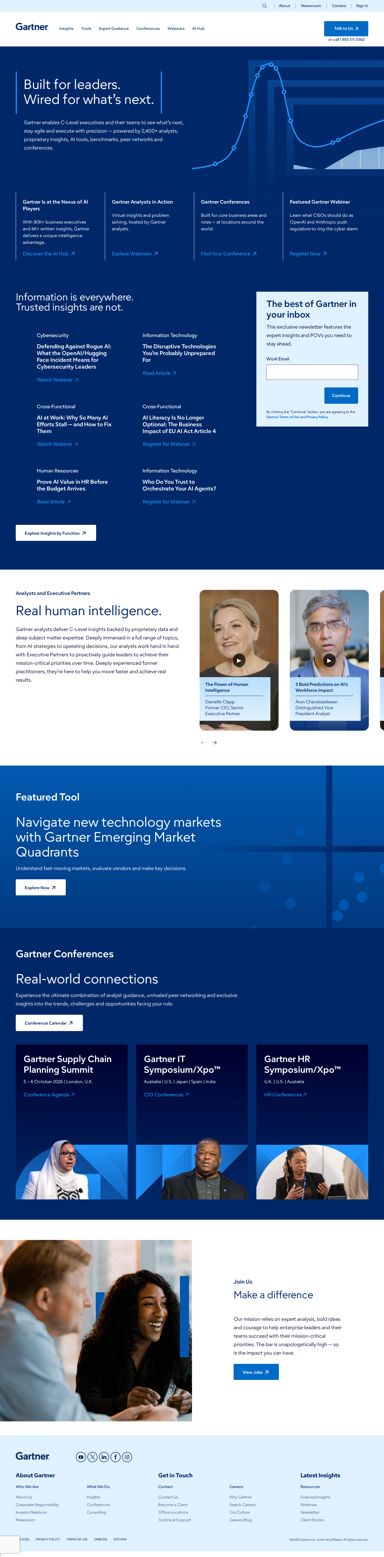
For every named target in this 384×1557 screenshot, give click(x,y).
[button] (360, 6)
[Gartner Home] (32, 26)
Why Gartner (240, 1497)
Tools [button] (86, 28)
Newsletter (310, 1512)
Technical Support (174, 1520)
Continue (341, 395)
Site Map (120, 1539)
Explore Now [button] (37, 887)
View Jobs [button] (253, 1372)
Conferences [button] (148, 28)
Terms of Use (77, 1539)
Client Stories (312, 1520)
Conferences (98, 1504)
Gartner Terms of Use (283, 417)
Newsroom (311, 5)
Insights (93, 1497)
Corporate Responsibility (37, 1504)
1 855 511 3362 (352, 39)
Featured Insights (315, 1497)
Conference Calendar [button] (46, 1023)
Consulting (96, 1512)
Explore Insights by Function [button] (53, 533)
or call (334, 39)
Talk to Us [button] (344, 28)
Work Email (277, 358)
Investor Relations (31, 1512)
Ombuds (100, 1539)
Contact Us (168, 1497)
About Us (24, 1497)
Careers (339, 5)
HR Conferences (283, 1094)
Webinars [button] (176, 28)
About (284, 5)
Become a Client (173, 1504)
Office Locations (173, 1512)
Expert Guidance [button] (114, 28)
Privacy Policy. (317, 417)
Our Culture (239, 1512)
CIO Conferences (164, 1094)
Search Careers (242, 1504)
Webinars (309, 1504)
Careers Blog (240, 1520)
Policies (22, 1539)
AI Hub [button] (198, 28)
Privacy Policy (48, 1539)
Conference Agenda (46, 1094)
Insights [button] (66, 28)
